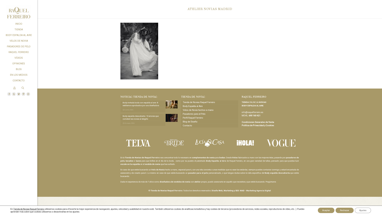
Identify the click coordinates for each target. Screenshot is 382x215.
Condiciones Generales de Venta (258, 122)
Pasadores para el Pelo (194, 114)
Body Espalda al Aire (193, 106)
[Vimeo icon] (19, 94)
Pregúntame (271, 182)
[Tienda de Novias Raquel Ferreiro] (18, 10)
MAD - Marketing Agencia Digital (255, 190)
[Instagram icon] (28, 94)
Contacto (187, 125)
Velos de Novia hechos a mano (198, 110)
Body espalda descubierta (277, 173)
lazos (138, 161)
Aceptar (326, 210)
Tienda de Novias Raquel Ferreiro (199, 102)
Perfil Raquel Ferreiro (193, 117)
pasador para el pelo (198, 173)
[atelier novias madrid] (139, 78)
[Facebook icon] (9, 94)
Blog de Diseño (190, 121)
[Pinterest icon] (23, 94)
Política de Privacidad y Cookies (258, 125)
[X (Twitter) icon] (14, 94)
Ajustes (362, 210)
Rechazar (344, 210)
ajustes (76, 212)
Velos (235, 157)
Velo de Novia (157, 170)
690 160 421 (254, 115)
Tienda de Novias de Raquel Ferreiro (142, 157)
